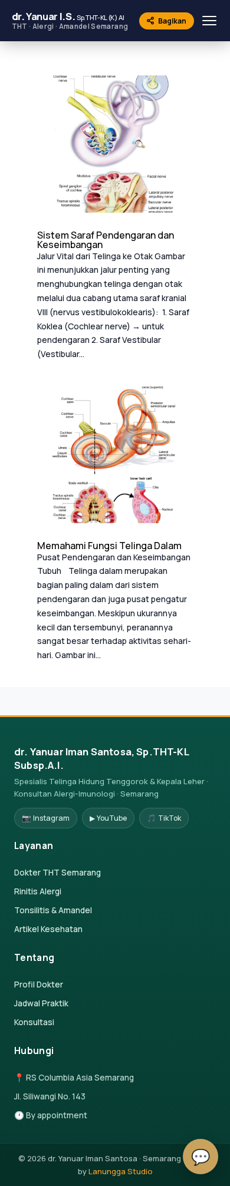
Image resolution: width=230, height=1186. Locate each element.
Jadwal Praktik (41, 1003)
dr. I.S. (70, 20)
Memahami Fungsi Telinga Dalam (109, 545)
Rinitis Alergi (37, 891)
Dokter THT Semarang (57, 872)
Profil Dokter (38, 984)
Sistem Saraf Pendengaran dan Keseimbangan (105, 240)
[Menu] (209, 21)
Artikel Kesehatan (48, 928)
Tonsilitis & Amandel (53, 910)
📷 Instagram (46, 818)
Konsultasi (34, 1022)
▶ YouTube (108, 818)
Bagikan (172, 21)
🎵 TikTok (164, 818)
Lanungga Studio (120, 1171)
